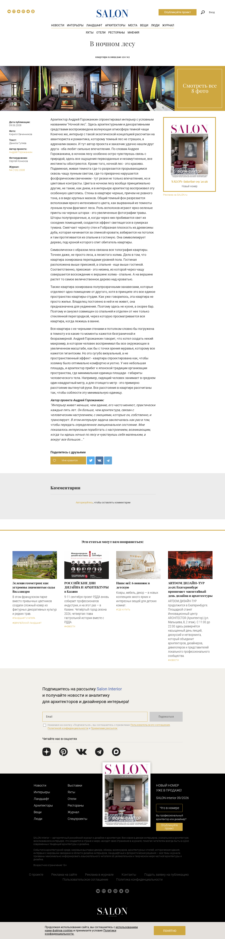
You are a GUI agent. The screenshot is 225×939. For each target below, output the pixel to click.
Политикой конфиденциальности (68, 728)
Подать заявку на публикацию (166, 874)
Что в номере (169, 808)
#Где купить (123, 610)
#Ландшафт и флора (23, 618)
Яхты (90, 32)
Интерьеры (75, 25)
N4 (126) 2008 (17, 170)
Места (132, 25)
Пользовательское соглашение (85, 879)
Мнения (133, 32)
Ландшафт (94, 25)
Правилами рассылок (104, 728)
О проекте (36, 874)
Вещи (144, 25)
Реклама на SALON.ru (175, 195)
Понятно (169, 931)
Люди (155, 25)
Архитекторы (115, 25)
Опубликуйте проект (177, 12)
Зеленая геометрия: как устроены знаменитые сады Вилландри (33, 587)
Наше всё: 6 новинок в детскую (133, 585)
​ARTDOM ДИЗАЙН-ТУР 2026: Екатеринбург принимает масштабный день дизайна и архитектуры (190, 589)
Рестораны (116, 32)
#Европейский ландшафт (26, 623)
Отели (100, 32)
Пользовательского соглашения (150, 725)
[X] (91, 460)
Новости (57, 25)
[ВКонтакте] (99, 460)
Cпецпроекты (77, 819)
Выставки (75, 785)
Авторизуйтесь (84, 502)
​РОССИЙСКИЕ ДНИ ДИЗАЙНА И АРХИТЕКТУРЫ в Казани (86, 587)
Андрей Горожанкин (20, 152)
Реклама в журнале (99, 874)
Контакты (129, 874)
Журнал (168, 25)
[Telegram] (108, 460)
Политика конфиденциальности (139, 879)
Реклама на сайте (64, 874)
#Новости (69, 626)
